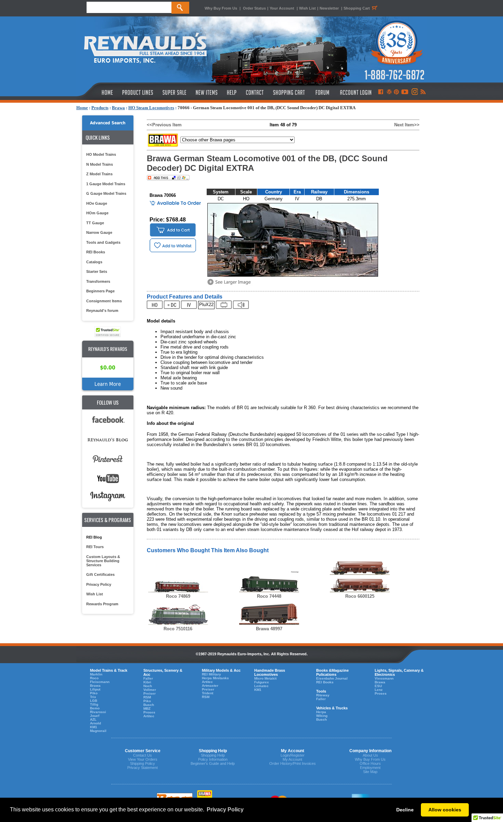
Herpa (321, 712)
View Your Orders (142, 759)
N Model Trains (99, 164)
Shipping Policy (142, 763)
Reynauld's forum (102, 310)
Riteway (323, 695)
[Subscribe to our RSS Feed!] (423, 92)
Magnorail (98, 731)
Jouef (94, 716)
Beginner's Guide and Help (213, 763)
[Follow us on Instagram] (414, 92)
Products (99, 107)
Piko (94, 693)
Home (82, 107)
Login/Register (293, 755)
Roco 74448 (269, 596)
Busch (148, 705)
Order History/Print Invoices (292, 763)
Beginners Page (100, 291)
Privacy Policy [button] (225, 809)
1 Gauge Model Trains (105, 184)
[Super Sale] (174, 92)
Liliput (95, 689)
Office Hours (370, 763)
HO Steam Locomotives (151, 107)
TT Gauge (95, 223)
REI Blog (94, 537)
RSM (147, 697)
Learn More (107, 384)
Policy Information (213, 759)
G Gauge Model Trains (106, 193)
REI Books (95, 252)
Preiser (149, 693)
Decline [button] (405, 809)
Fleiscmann (99, 682)
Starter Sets (96, 271)
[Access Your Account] (354, 92)
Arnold (95, 723)
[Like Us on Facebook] (380, 92)
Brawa (118, 107)
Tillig (94, 704)
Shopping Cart (357, 8)
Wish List (307, 8)
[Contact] (255, 92)
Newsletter (329, 8)
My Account (292, 759)
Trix (93, 697)
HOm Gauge (97, 213)
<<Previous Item (164, 124)
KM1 (93, 727)
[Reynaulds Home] (97, 92)
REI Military (211, 674)
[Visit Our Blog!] (389, 92)
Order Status (254, 8)
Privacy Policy (98, 584)
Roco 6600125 (359, 596)
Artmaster (210, 685)
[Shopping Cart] (289, 92)
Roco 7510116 (178, 628)
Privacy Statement (142, 768)
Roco (94, 678)
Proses (149, 712)
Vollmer (149, 690)
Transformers (98, 281)
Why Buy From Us (221, 8)
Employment (370, 768)
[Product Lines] (138, 92)
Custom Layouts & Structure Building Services (103, 561)
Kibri (147, 682)
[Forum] (322, 92)
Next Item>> (407, 124)
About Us (370, 755)
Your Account (282, 8)
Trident (207, 693)
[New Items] (206, 92)
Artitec (148, 716)
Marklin (96, 674)
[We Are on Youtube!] (405, 92)
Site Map (370, 772)
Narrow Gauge (99, 232)
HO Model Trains (101, 154)
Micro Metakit (265, 678)
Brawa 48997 (269, 628)
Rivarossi (98, 712)
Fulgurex (261, 682)
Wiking (321, 716)
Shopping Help (213, 755)
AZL (93, 719)
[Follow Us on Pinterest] (396, 92)
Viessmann (384, 678)
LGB (93, 701)
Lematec (261, 686)
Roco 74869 (178, 596)
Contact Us (142, 755)
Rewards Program (102, 604)
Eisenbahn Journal (332, 678)
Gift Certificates (100, 574)
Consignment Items (104, 301)
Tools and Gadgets (103, 242)
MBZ (147, 708)
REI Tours (95, 547)
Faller (148, 678)
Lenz (379, 690)
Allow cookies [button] (444, 809)
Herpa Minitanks (215, 678)
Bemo (95, 708)
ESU (378, 686)
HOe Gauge (96, 203)
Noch (147, 686)
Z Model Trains (99, 174)
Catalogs (94, 262)
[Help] (232, 92)
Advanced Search (108, 123)
